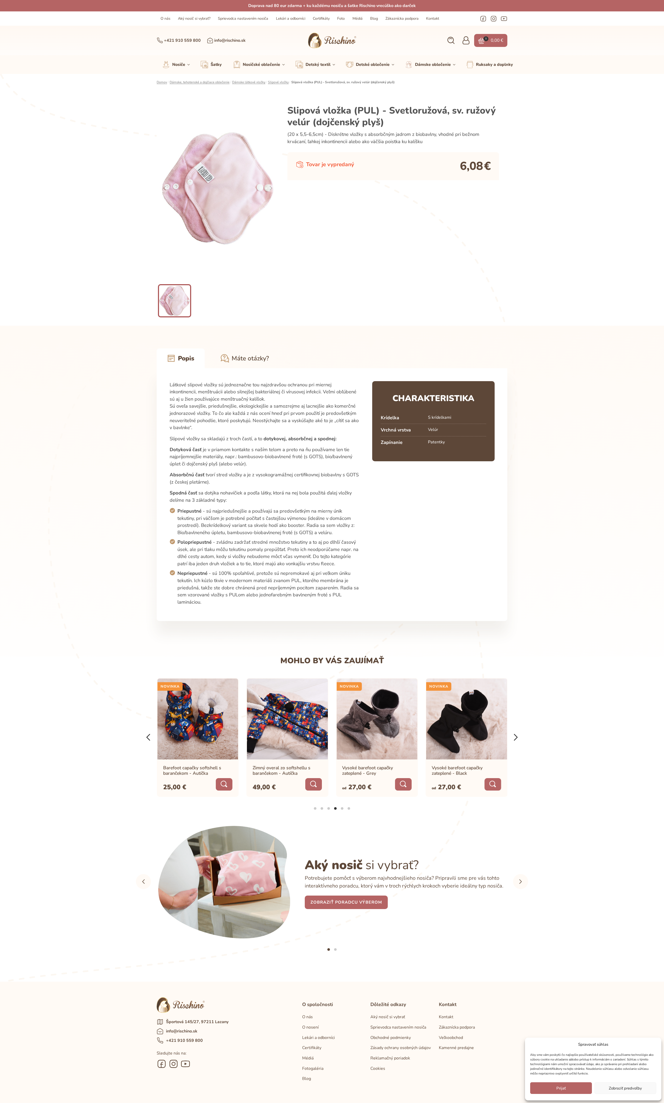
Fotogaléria (312, 1068)
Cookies (377, 1068)
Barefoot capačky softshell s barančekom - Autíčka (192, 770)
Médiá (357, 18)
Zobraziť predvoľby (625, 1088)
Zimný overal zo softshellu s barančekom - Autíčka (281, 770)
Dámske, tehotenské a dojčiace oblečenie (200, 82)
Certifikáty (321, 18)
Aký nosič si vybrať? (194, 18)
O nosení (310, 1027)
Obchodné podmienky (390, 1038)
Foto (341, 18)
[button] (451, 40)
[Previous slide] (165, 188)
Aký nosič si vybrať (387, 1017)
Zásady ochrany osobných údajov (400, 1048)
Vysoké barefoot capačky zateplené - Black (457, 770)
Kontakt (432, 18)
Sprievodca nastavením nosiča (243, 18)
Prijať (561, 1088)
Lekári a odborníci (290, 18)
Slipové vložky (278, 82)
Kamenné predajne (456, 1048)
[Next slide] (271, 188)
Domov (162, 82)
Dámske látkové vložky (248, 82)
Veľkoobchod (451, 1038)
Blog (374, 18)
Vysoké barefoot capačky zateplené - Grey (367, 770)
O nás (165, 18)
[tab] (315, 808)
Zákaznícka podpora (402, 18)
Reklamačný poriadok (390, 1058)
